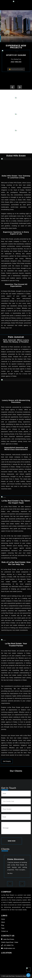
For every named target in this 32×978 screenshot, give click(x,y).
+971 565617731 (8, 945)
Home (3, 919)
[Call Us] (28, 969)
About (3, 922)
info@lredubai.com (9, 948)
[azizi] (16, 26)
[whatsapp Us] (28, 975)
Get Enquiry (7, 761)
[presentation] (12, 87)
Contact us (4, 931)
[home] (12, 5)
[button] (1, 26)
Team (3, 928)
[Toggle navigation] (29, 8)
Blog (2, 925)
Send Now (11, 841)
